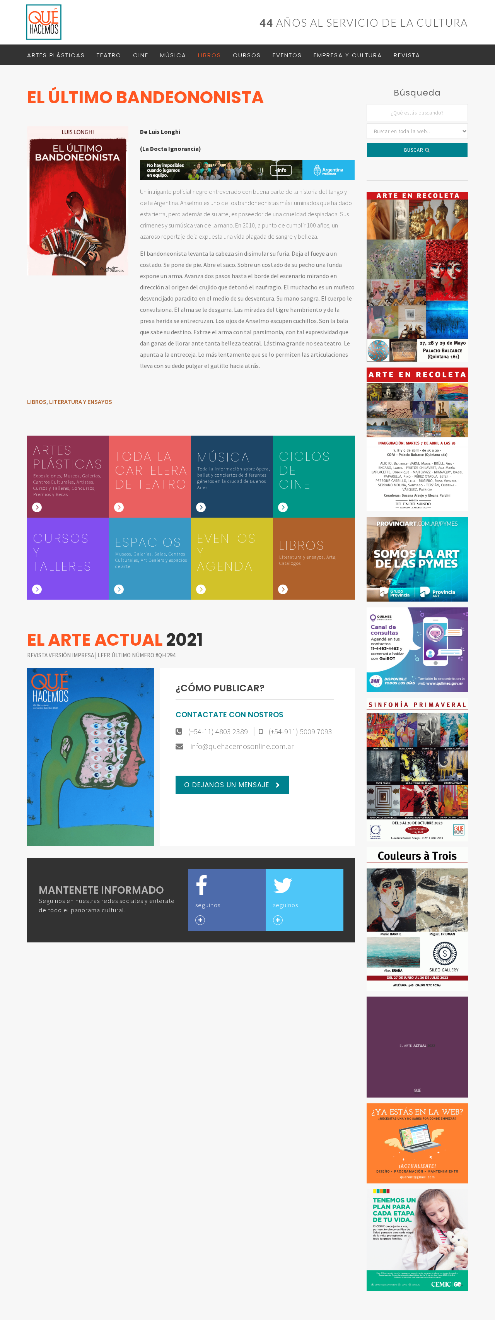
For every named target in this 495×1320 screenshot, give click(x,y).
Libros (209, 55)
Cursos (247, 55)
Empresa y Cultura (348, 55)
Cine (140, 55)
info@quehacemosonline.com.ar (241, 746)
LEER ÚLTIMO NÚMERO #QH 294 (136, 655)
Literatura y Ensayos (80, 401)
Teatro (109, 55)
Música (173, 55)
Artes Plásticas (56, 55)
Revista (407, 55)
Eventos (287, 55)
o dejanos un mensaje (227, 785)
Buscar (414, 150)
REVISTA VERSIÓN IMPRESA (61, 655)
